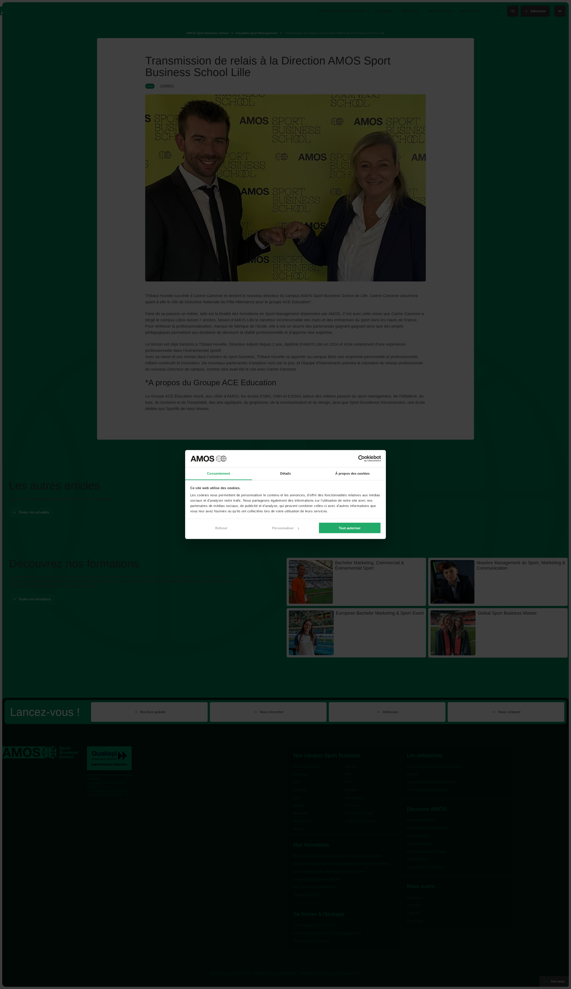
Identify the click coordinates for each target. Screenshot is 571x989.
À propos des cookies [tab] (352, 473)
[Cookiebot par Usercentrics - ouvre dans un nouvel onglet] (361, 458)
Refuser (221, 528)
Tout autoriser (350, 528)
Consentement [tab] (218, 473)
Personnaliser (283, 528)
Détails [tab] (285, 473)
